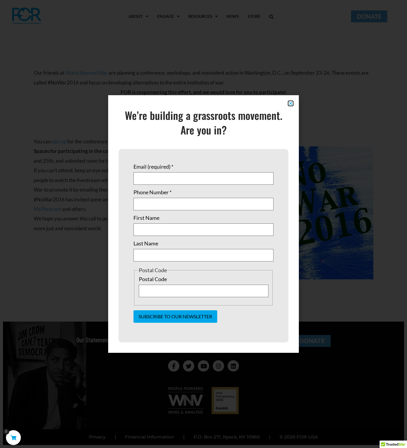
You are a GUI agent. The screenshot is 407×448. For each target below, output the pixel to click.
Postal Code (153, 279)
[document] (203, 224)
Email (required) (153, 166)
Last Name (145, 243)
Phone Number (152, 192)
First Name (146, 217)
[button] (290, 103)
